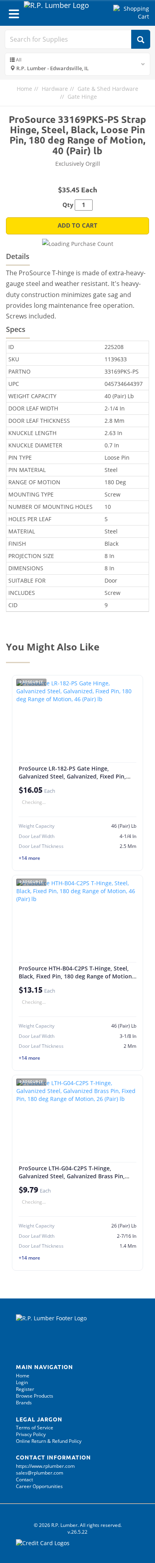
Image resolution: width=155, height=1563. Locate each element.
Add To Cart (77, 225)
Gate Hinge (82, 96)
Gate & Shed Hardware (108, 88)
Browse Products (34, 1395)
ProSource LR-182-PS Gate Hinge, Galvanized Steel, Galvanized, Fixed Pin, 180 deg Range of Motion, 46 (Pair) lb (72, 776)
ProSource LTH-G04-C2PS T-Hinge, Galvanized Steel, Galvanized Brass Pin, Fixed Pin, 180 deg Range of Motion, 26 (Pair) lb (72, 1179)
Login (22, 1382)
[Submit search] (140, 39)
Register (25, 1389)
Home (24, 88)
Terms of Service (34, 1427)
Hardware (55, 88)
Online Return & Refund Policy (48, 1441)
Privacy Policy (31, 1434)
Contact (24, 1479)
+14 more (29, 858)
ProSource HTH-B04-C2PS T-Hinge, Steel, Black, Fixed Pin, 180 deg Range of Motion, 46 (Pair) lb (76, 976)
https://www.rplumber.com (45, 1466)
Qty (68, 205)
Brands (24, 1402)
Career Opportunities (39, 1486)
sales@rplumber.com (39, 1472)
